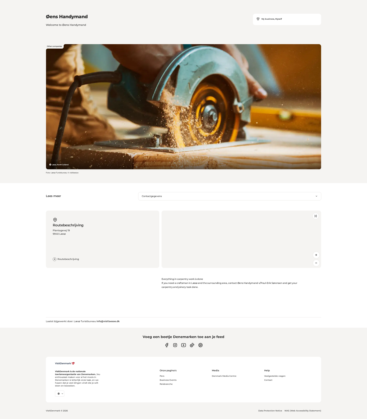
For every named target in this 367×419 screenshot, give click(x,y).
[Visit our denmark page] (166, 345)
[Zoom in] (316, 255)
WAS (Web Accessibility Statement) (302, 410)
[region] (241, 239)
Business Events (168, 380)
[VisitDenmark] (65, 363)
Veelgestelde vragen (275, 376)
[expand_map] (316, 216)
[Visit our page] (175, 345)
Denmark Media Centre (224, 376)
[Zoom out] (316, 263)
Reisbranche (166, 384)
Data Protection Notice (270, 410)
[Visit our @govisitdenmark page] (192, 345)
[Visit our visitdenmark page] (183, 345)
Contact (268, 380)
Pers (162, 376)
